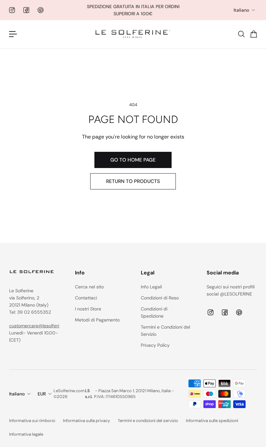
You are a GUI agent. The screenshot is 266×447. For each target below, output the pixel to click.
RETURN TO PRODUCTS (133, 181)
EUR (42, 394)
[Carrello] (253, 34)
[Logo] (133, 34)
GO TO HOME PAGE (133, 160)
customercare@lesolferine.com (41, 326)
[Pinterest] (40, 10)
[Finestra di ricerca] (241, 34)
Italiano (241, 10)
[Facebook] (26, 10)
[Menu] (12, 34)
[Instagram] (12, 10)
